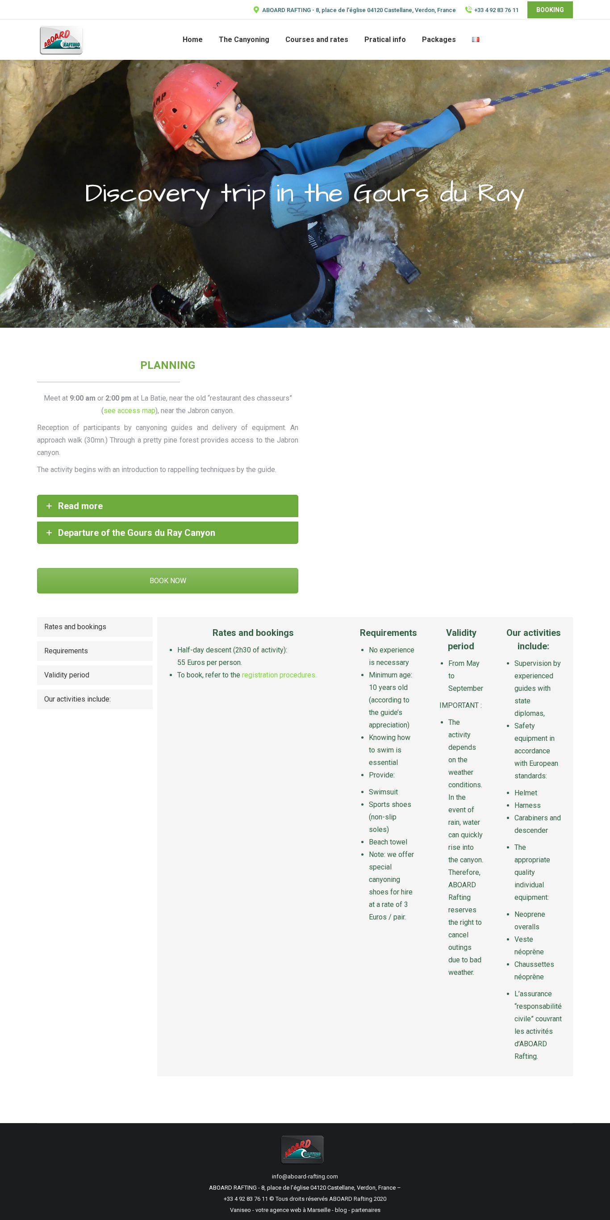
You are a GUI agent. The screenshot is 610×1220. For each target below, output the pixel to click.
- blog (338, 1210)
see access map (129, 410)
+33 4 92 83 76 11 (496, 10)
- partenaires (363, 1210)
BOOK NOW (168, 581)
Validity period (66, 675)
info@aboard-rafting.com (305, 1176)
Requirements (66, 651)
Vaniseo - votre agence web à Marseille (280, 1210)
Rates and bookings (75, 627)
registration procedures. (279, 675)
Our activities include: (77, 699)
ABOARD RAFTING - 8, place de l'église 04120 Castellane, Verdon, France (359, 10)
